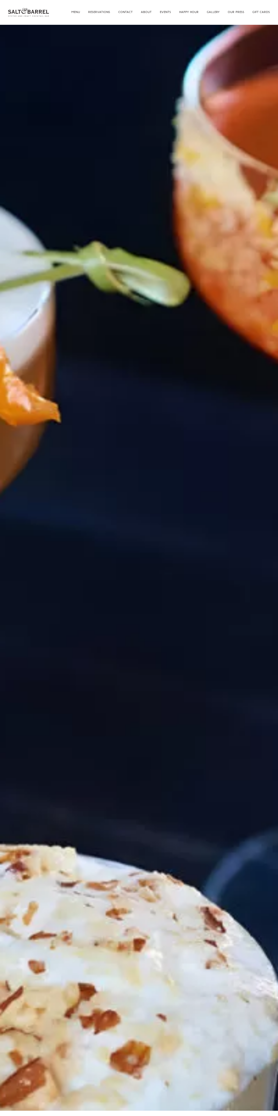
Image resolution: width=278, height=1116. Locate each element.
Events (165, 12)
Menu (75, 12)
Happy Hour (189, 12)
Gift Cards (261, 12)
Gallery (213, 12)
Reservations (99, 12)
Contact (125, 12)
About (146, 12)
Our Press (236, 12)
